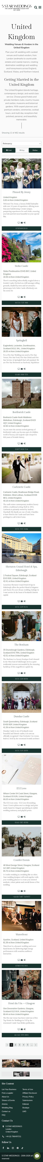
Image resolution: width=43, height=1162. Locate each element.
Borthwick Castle (22, 412)
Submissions (27, 1100)
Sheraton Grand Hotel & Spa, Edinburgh (21, 568)
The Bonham (21, 644)
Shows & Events (8, 1100)
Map (22, 150)
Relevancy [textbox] (7, 144)
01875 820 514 (21, 449)
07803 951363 (21, 966)
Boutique (25, 1108)
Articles (5, 1104)
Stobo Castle (21, 266)
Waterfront (21, 934)
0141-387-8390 (21, 822)
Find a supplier (7, 1093)
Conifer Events (22, 860)
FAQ (3, 1115)
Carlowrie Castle (21, 487)
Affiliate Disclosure (29, 1093)
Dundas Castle (21, 716)
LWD (24, 1111)
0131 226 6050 (21, 679)
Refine (35, 150)
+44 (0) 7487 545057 (21, 897)
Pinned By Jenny (22, 192)
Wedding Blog (7, 1108)
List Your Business (9, 1089)
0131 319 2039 (21, 751)
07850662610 (21, 228)
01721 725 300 (21, 303)
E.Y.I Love (21, 788)
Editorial (25, 1104)
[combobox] (21, 143)
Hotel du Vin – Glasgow (21, 1003)
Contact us (6, 1111)
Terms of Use (27, 1089)
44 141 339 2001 (21, 1035)
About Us (5, 1097)
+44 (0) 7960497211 (13, 1136)
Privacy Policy (28, 1097)
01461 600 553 (21, 374)
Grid (9, 150)
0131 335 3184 (21, 529)
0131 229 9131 (21, 607)
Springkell (21, 340)
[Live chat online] (37, 1156)
